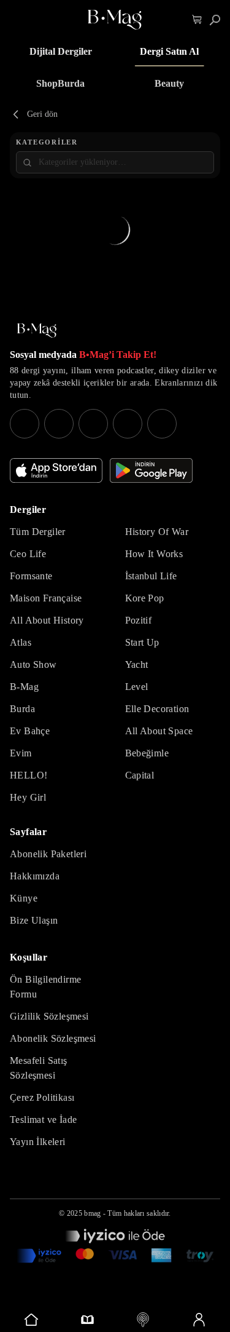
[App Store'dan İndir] (56, 470)
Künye (23, 898)
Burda (22, 709)
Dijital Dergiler (60, 51)
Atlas (20, 642)
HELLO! (28, 775)
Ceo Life (28, 554)
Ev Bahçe (30, 731)
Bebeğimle (147, 753)
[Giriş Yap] (198, 1319)
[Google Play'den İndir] (151, 470)
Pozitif (138, 620)
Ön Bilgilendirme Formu (45, 986)
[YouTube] (59, 423)
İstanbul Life (151, 576)
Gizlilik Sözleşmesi (49, 1016)
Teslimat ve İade (43, 1119)
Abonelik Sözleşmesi (53, 1038)
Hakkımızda (34, 876)
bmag (92, 1213)
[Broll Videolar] (143, 1319)
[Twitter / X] (93, 423)
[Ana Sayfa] (37, 330)
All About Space (159, 731)
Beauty (169, 83)
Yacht (136, 664)
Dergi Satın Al (169, 51)
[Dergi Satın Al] (87, 1319)
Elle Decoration (157, 709)
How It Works (154, 554)
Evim (21, 753)
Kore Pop (144, 598)
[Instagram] (24, 423)
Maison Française (46, 598)
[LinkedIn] (127, 423)
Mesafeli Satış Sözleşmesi (38, 1067)
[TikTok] (162, 423)
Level (136, 686)
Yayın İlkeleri (38, 1141)
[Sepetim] (197, 20)
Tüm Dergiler (38, 531)
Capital (140, 775)
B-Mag (24, 686)
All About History (47, 620)
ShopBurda (60, 83)
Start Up (142, 642)
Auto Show (33, 664)
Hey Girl (28, 797)
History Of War (157, 531)
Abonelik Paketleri (48, 854)
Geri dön (42, 114)
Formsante (31, 576)
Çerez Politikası (42, 1097)
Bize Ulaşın (34, 920)
